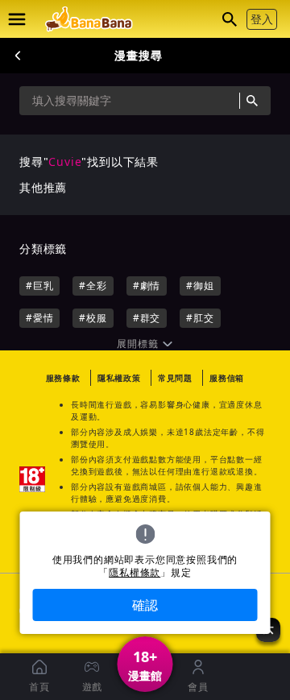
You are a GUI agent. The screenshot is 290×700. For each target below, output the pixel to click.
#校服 (92, 318)
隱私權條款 (134, 572)
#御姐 (199, 285)
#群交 (146, 318)
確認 (145, 605)
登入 (262, 19)
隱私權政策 (119, 377)
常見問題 (175, 377)
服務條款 (63, 377)
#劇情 (146, 285)
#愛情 (39, 318)
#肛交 (199, 318)
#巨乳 (39, 285)
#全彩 (92, 285)
